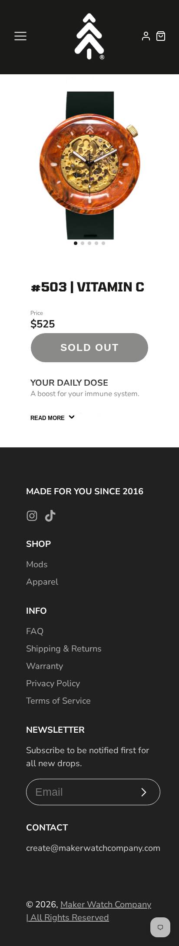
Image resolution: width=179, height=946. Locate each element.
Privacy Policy (53, 683)
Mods (37, 564)
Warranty (44, 666)
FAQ (34, 631)
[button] (75, 243)
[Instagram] (32, 516)
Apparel (42, 582)
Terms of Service (58, 701)
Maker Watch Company (105, 904)
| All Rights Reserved (67, 917)
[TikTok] (50, 516)
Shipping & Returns (64, 649)
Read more (47, 418)
